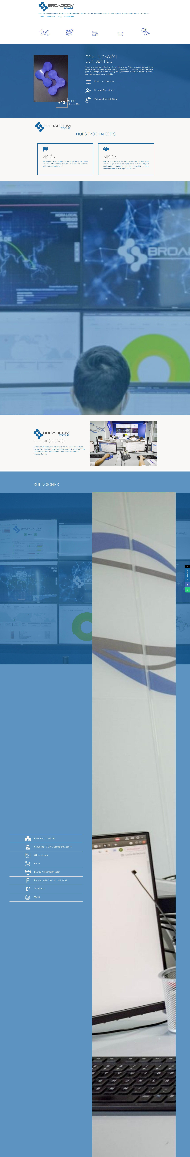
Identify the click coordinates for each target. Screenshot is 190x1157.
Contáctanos (69, 17)
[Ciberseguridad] (27, 855)
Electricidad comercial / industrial (50, 880)
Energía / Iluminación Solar (47, 872)
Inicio (42, 17)
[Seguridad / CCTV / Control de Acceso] (27, 847)
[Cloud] (27, 897)
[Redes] (27, 863)
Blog (59, 17)
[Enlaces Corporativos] (27, 838)
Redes (37, 863)
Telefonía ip (39, 888)
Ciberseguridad (41, 855)
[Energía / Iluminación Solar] (27, 872)
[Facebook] (187, 584)
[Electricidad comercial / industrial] (27, 880)
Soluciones (51, 17)
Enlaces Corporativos (44, 838)
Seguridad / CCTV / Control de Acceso (53, 847)
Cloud (37, 897)
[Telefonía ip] (27, 888)
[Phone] (187, 589)
